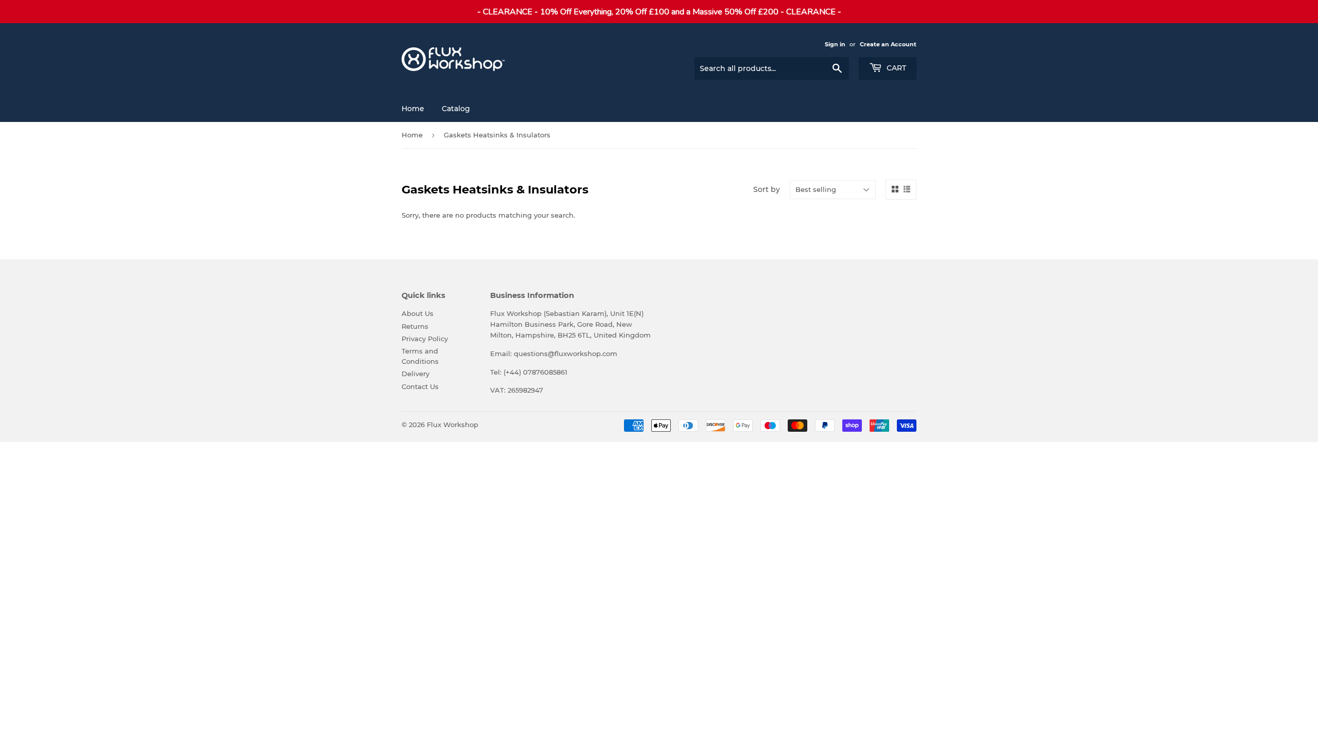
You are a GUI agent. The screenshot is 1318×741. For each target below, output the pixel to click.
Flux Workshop (452, 424)
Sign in (835, 44)
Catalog (456, 108)
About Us (417, 313)
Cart (895, 68)
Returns (415, 326)
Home (413, 108)
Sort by (766, 189)
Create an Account (888, 44)
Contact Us (420, 386)
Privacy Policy (425, 338)
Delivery (415, 373)
